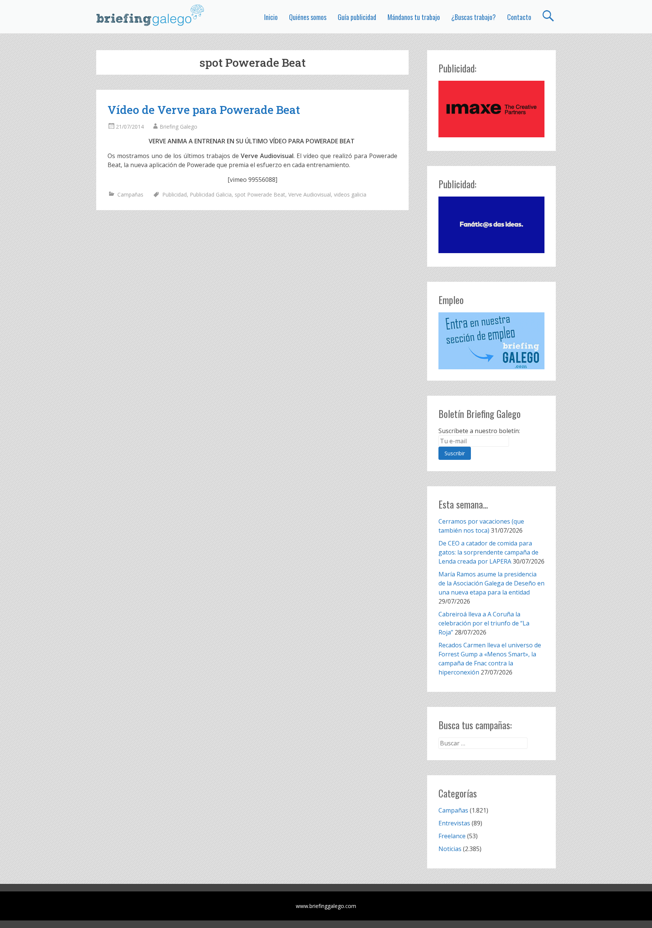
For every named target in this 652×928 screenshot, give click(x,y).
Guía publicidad (357, 17)
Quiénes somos (307, 17)
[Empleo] (491, 340)
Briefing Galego (178, 126)
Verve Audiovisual (309, 194)
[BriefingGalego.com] (150, 15)
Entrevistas (454, 823)
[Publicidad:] (491, 135)
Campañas (130, 194)
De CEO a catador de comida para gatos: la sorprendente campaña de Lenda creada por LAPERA (488, 552)
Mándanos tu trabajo (414, 17)
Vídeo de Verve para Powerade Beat (204, 109)
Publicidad (174, 194)
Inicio (271, 17)
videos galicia (350, 194)
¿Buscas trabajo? (473, 17)
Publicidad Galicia (211, 194)
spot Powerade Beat (260, 194)
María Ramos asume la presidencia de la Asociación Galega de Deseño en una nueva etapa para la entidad (491, 583)
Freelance (452, 836)
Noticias (449, 849)
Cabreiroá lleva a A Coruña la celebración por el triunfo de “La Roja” (483, 623)
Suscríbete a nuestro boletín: (479, 431)
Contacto (519, 17)
